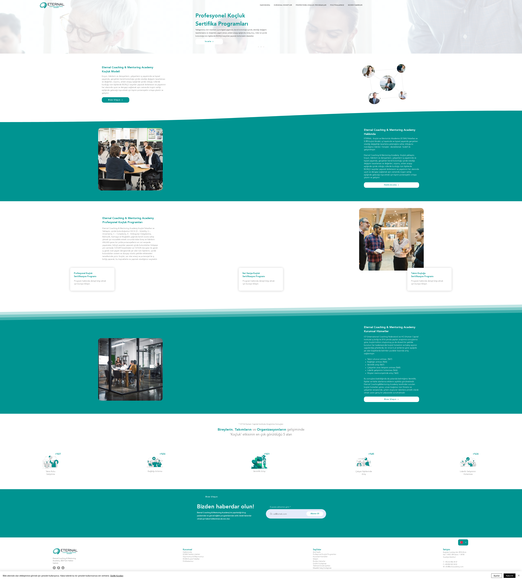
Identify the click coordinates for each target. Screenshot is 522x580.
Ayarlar (497, 575)
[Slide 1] (258, 46)
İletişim (315, 559)
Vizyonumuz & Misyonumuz (193, 557)
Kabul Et (509, 575)
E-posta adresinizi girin (279, 507)
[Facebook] (58, 567)
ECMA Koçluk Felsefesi (191, 559)
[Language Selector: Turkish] (463, 542)
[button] (284, 5)
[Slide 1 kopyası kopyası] (263, 46)
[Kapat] (518, 575)
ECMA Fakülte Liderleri (191, 554)
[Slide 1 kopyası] (261, 46)
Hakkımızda (187, 552)
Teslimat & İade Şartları (321, 566)
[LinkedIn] (62, 567)
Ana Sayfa (316, 552)
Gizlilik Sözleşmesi (319, 564)
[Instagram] (54, 567)
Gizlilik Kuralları (116, 575)
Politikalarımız (188, 561)
